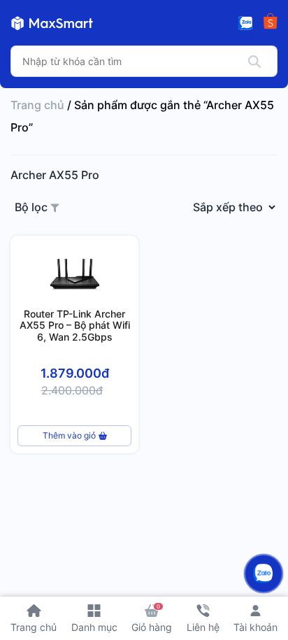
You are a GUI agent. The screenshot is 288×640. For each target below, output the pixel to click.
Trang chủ (37, 105)
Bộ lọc (32, 207)
